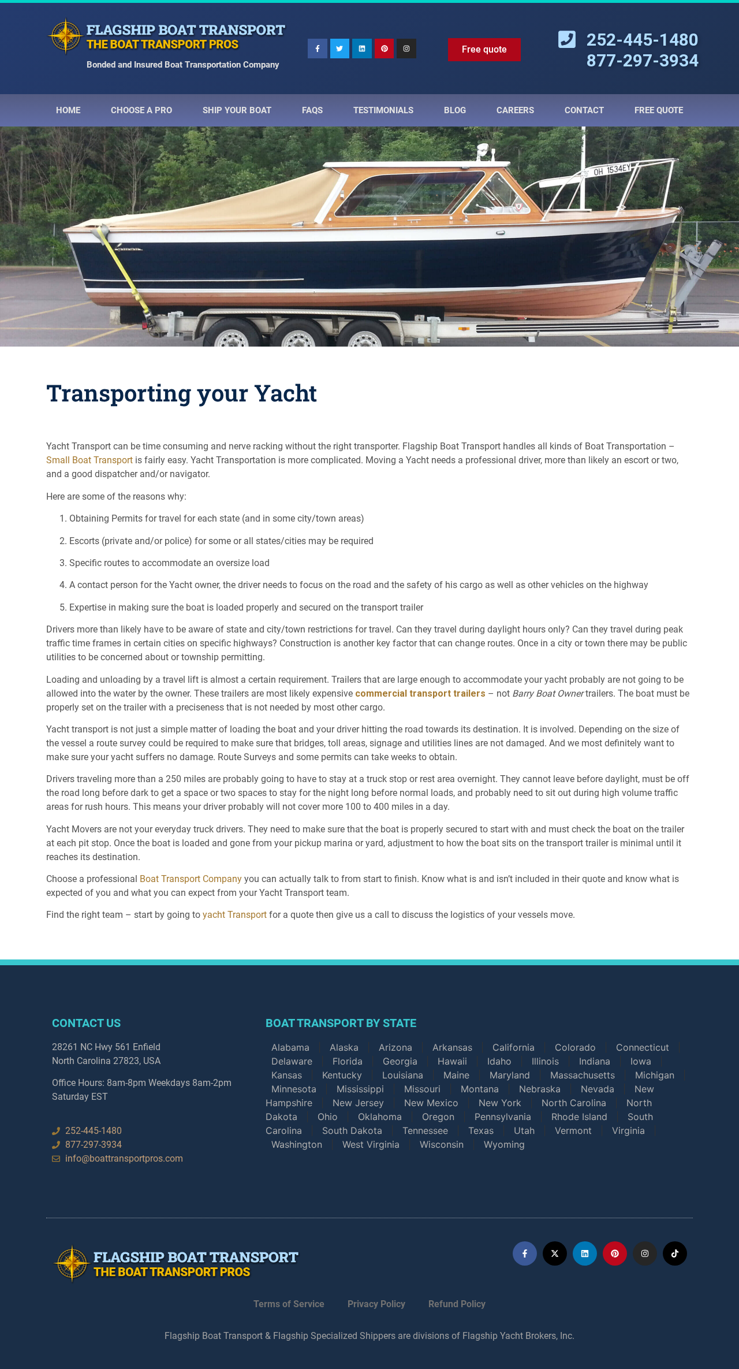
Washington (296, 1144)
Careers (515, 110)
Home (68, 110)
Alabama (290, 1047)
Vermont (573, 1130)
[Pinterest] (384, 48)
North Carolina (574, 1102)
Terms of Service (288, 1304)
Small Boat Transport (89, 460)
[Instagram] (406, 48)
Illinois (545, 1061)
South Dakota (352, 1130)
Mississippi (360, 1089)
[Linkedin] (362, 48)
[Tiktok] (675, 1253)
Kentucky (342, 1075)
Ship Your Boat (237, 110)
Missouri (422, 1089)
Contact (584, 110)
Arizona (395, 1047)
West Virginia (371, 1144)
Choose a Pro (141, 110)
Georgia (400, 1061)
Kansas (286, 1075)
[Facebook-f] (317, 48)
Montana (480, 1089)
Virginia (628, 1130)
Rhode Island (579, 1116)
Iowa (640, 1061)
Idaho (499, 1061)
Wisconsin (442, 1144)
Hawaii (452, 1061)
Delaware (291, 1061)
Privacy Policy (376, 1304)
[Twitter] (340, 48)
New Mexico (431, 1102)
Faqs (312, 110)
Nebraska (540, 1089)
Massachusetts (582, 1075)
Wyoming (504, 1144)
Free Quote (659, 110)
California (513, 1047)
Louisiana (402, 1075)
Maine (456, 1075)
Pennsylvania (503, 1116)
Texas (481, 1130)
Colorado (575, 1047)
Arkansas (452, 1047)
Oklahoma (380, 1116)
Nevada (597, 1089)
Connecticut (642, 1047)
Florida (348, 1061)
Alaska (344, 1047)
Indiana (594, 1061)
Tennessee (425, 1130)
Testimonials (383, 110)
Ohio (328, 1116)
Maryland (510, 1075)
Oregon (438, 1116)
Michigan (654, 1075)
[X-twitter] (555, 1253)
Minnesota (293, 1089)
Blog (455, 110)
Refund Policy (457, 1304)
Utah (524, 1130)
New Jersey (358, 1102)
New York (500, 1102)
